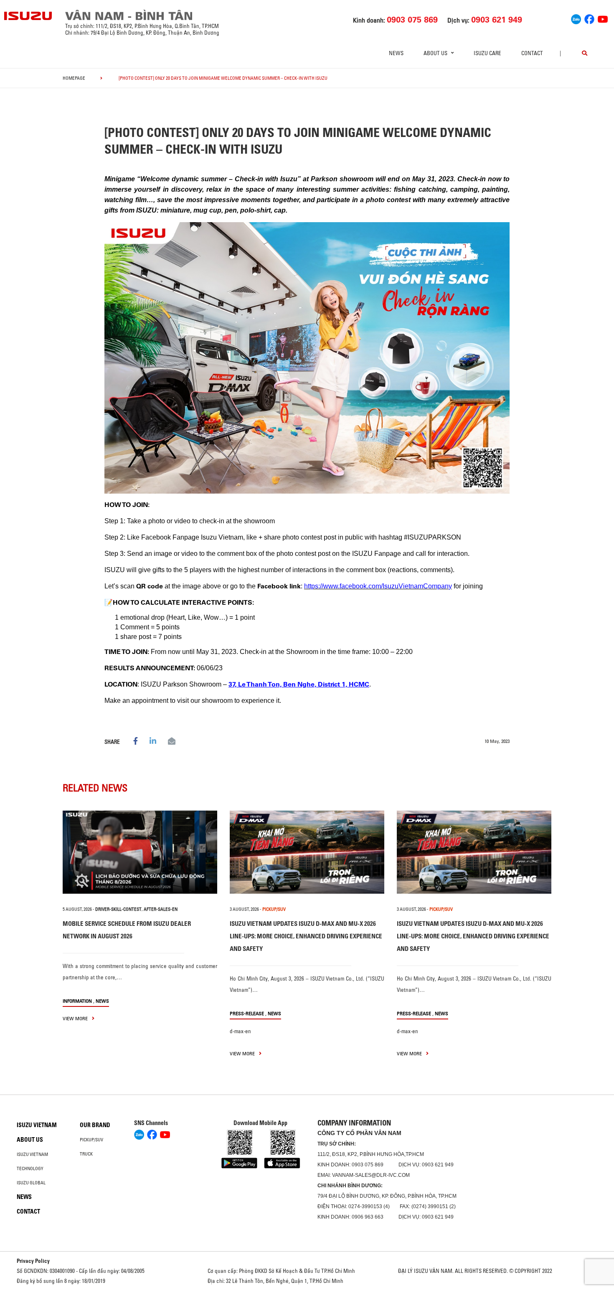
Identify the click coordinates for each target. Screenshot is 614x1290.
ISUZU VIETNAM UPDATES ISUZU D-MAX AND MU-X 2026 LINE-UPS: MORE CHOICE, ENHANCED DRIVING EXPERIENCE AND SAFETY (306, 936)
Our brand (95, 1125)
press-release (247, 1013)
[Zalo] (576, 18)
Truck (86, 1154)
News (396, 53)
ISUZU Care (487, 53)
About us (30, 1139)
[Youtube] (603, 18)
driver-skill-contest (118, 909)
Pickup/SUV (91, 1140)
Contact (532, 53)
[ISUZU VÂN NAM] (28, 16)
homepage (74, 78)
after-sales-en (161, 909)
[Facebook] (589, 18)
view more (76, 1018)
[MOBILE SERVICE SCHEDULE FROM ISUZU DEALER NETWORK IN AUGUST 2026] (140, 852)
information (77, 1001)
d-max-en (240, 1031)
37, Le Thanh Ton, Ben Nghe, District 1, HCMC (298, 684)
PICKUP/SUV (274, 909)
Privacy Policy (33, 1260)
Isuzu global (31, 1183)
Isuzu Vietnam (37, 1125)
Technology (30, 1168)
